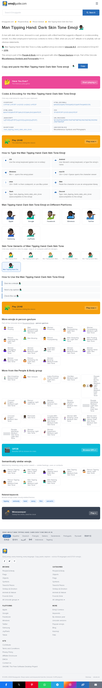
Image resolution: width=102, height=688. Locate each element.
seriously (16, 501)
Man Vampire (30, 376)
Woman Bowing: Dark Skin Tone (10, 360)
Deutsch (25, 536)
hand (25, 501)
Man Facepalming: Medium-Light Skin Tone (30, 330)
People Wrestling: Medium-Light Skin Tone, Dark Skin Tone (90, 405)
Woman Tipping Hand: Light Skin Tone (90, 350)
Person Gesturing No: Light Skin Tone (10, 340)
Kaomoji (55, 631)
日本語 (6, 540)
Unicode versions (59, 620)
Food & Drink (7, 596)
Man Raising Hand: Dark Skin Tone (50, 481)
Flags (4, 574)
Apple (4, 610)
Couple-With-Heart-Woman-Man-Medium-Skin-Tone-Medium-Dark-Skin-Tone (50, 420)
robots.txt (96, 677)
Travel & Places (8, 585)
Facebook (6, 617)
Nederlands (55, 536)
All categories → (58, 600)
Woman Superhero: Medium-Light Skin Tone (50, 432)
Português (67, 536)
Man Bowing (30, 338)
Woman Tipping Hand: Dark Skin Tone (50, 472)
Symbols (5, 582)
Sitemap (88, 677)
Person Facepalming (50, 339)
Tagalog (49, 540)
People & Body (23, 22)
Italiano (45, 536)
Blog (54, 628)
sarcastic (50, 501)
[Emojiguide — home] (14, 3)
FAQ (54, 635)
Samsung (6, 628)
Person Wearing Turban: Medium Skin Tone (70, 403)
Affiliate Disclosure (9, 656)
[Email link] (95, 685)
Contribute (6, 645)
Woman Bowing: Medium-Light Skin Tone (30, 350)
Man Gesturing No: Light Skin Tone (71, 339)
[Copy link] (82, 685)
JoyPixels (6, 631)
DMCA (4, 659)
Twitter (4, 624)
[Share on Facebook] (6, 685)
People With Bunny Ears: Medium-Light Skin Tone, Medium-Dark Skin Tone (91, 386)
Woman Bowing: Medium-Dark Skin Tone (50, 360)
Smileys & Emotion (9, 589)
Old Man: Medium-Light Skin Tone (70, 378)
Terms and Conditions (11, 648)
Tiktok (4, 635)
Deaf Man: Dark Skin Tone (49, 349)
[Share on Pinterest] (31, 685)
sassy (33, 501)
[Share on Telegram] (57, 685)
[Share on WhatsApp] (44, 685)
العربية (23, 540)
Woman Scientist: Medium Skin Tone (50, 403)
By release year (58, 617)
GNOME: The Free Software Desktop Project (20, 666)
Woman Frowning (48, 328)
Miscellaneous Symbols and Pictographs (70, 129)
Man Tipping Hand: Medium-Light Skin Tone (30, 482)
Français (35, 536)
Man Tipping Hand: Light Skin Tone (30, 471)
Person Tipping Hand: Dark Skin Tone (11, 471)
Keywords (56, 613)
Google (5, 613)
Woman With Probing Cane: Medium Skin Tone (70, 418)
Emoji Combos (58, 610)
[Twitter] (9, 561)
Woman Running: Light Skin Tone (31, 431)
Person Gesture (38, 22)
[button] (26, 103)
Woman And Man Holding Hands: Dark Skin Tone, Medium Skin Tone (90, 420)
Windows (6, 620)
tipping (6, 501)
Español (16, 536)
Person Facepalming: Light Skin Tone (70, 330)
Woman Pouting (8, 328)
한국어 (15, 540)
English (7, 536)
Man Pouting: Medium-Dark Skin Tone (90, 339)
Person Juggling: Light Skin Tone (31, 402)
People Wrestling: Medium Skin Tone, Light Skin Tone (11, 434)
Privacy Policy (7, 652)
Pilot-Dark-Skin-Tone (29, 417)
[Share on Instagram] (70, 685)
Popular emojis (58, 624)
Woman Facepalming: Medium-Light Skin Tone (90, 330)
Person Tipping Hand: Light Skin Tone (91, 471)
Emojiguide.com (8, 22)
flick (41, 501)
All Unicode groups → (10, 600)
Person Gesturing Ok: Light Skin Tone (30, 360)
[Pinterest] (14, 561)
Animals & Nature (9, 592)
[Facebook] (4, 561)
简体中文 (87, 536)
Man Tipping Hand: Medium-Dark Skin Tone (70, 472)
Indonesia (39, 540)
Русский (78, 536)
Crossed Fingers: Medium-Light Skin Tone (10, 403)
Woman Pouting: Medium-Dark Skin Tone (70, 350)
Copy (83, 66)
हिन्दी (30, 540)
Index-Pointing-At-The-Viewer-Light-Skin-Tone (51, 379)
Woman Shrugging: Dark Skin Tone (9, 350)
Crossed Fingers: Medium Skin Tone (10, 418)
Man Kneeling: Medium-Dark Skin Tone (11, 378)
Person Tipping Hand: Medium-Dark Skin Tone (11, 482)
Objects (5, 578)
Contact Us (6, 663)
